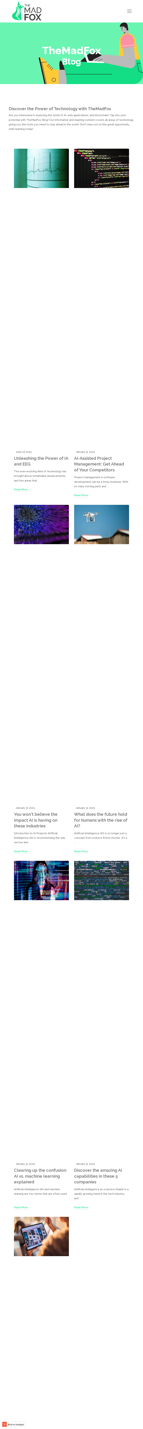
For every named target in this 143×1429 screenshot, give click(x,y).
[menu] (129, 11)
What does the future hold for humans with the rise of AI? (100, 820)
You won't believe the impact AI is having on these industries (36, 820)
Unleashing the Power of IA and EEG (41, 461)
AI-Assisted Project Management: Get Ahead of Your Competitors (99, 464)
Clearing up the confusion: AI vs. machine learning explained (40, 1176)
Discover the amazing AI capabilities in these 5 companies (98, 1176)
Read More (21, 489)
